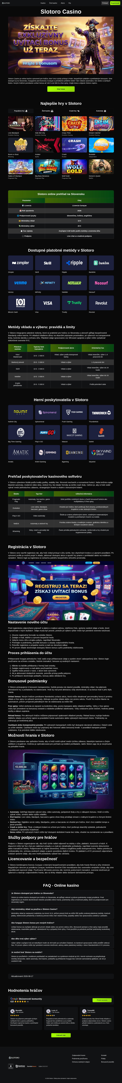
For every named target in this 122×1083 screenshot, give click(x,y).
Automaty (99, 111)
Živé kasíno (46, 111)
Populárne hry (19, 111)
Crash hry (72, 111)
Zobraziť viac (60, 1035)
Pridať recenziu (102, 1000)
